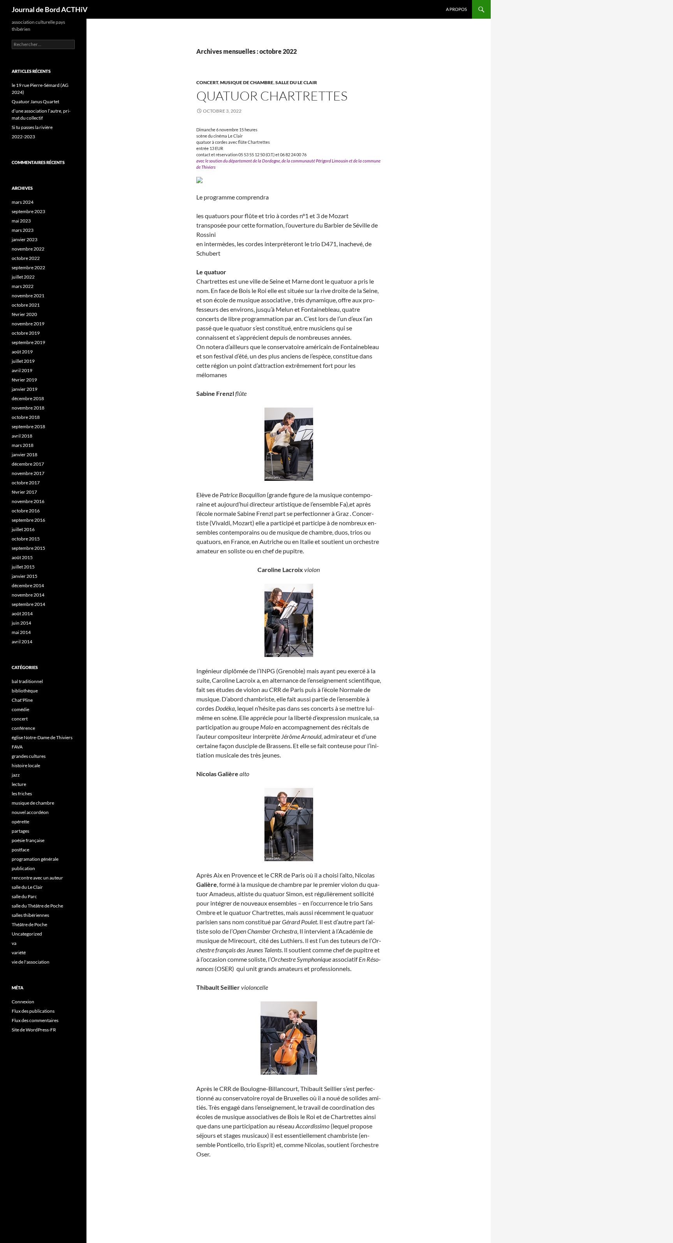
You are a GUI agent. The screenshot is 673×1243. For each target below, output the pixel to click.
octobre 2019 (26, 333)
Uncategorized (27, 934)
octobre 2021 (26, 305)
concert (207, 82)
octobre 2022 (26, 258)
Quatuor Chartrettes (271, 96)
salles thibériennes (30, 915)
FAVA (17, 747)
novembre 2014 (28, 595)
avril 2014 (22, 641)
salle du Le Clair (296, 82)
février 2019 (24, 380)
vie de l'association (30, 962)
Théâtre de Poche (29, 924)
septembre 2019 (28, 342)
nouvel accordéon (30, 812)
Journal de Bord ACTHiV (50, 9)
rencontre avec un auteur (37, 878)
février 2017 (24, 492)
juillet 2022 (23, 277)
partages (20, 831)
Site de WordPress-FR (34, 1030)
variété (19, 952)
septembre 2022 (28, 267)
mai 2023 (21, 221)
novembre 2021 (28, 295)
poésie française (28, 840)
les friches (22, 793)
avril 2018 (22, 436)
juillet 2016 (23, 529)
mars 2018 (22, 445)
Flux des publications (33, 1011)
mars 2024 (22, 202)
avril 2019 (22, 370)
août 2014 (22, 613)
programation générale (35, 859)
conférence (23, 728)
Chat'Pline (22, 700)
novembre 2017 (28, 473)
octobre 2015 (26, 539)
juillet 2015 (23, 567)
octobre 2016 (26, 511)
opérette (20, 822)
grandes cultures (29, 756)
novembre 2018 (28, 408)
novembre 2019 (28, 324)
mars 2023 (22, 230)
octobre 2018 (26, 417)
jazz (16, 775)
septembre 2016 (28, 520)
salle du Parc (24, 896)
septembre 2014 (28, 604)
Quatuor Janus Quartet (35, 101)
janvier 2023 (24, 239)
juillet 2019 (23, 361)
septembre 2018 (28, 426)
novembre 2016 (28, 501)
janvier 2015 (24, 576)
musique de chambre (246, 82)
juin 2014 (21, 623)
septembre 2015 (28, 548)
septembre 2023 (28, 211)
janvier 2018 (24, 454)
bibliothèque (25, 691)
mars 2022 (22, 286)
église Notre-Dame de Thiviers (42, 737)
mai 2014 (21, 632)
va (14, 943)
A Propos (456, 9)
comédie (20, 709)
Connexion (23, 1002)
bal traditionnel (27, 681)
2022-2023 (23, 136)
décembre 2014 (28, 585)
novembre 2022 (28, 249)
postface (20, 850)
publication (23, 868)
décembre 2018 (28, 398)
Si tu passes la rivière (32, 127)
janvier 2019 (24, 389)
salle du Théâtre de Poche (37, 906)
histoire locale (26, 765)
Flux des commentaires (35, 1020)
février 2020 (24, 314)
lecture (19, 784)
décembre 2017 (28, 464)
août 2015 (22, 557)
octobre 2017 (26, 483)
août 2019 (22, 352)
